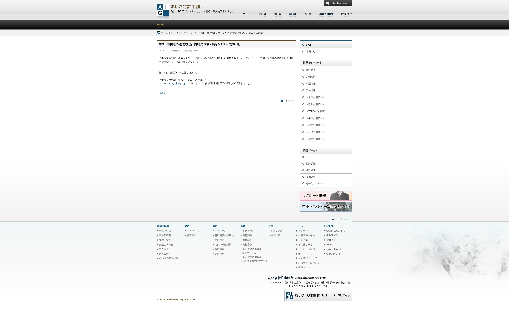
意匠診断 (219, 253)
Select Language (339, 3)
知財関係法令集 (306, 235)
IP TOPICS (332, 235)
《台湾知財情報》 (315, 132)
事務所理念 (165, 230)
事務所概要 (165, 235)
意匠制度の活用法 (224, 235)
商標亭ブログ (250, 244)
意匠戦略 (219, 240)
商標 (292, 13)
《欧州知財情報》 (315, 104)
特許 (262, 13)
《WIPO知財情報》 (316, 111)
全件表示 (311, 69)
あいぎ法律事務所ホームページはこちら (318, 295)
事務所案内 (326, 13)
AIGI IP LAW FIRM (336, 230)
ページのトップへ (341, 220)
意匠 (277, 13)
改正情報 (311, 83)
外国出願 (311, 51)
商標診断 (247, 240)
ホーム (247, 13)
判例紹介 (311, 76)
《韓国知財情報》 (315, 125)
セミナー (311, 157)
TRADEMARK (333, 249)
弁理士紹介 (165, 240)
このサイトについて (309, 262)
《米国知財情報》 (315, 97)
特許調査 (311, 163)
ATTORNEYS (333, 253)
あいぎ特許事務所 (163, 11)
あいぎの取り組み (168, 258)
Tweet (162, 93)
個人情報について (307, 258)
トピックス (193, 230)
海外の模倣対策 (223, 244)
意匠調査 (311, 170)
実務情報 (176, 50)
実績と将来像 (166, 244)
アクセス (164, 249)
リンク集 (303, 240)
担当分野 (164, 253)
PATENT (330, 240)
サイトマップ (305, 253)
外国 (307, 13)
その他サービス (314, 183)
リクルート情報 (306, 249)
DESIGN (330, 244)
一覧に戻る (288, 101)
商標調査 (311, 176)
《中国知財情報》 (315, 118)
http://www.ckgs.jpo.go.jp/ (172, 83)
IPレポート (185, 32)
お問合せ (345, 13)
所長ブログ (304, 267)
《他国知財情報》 (191, 50)
